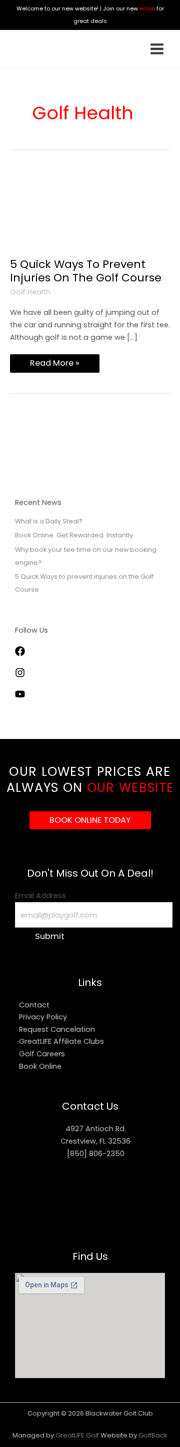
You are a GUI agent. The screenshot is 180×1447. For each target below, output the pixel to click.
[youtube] (25, 697)
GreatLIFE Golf (78, 1435)
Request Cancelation (57, 1029)
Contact (34, 1005)
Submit (49, 936)
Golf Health (30, 292)
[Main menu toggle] (157, 49)
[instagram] (30, 675)
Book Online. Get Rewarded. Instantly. (74, 535)
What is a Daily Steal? (48, 521)
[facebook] (30, 654)
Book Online (40, 1066)
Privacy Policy (43, 1017)
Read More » (55, 361)
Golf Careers (42, 1054)
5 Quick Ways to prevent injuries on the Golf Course (86, 270)
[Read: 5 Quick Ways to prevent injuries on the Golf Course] (90, 213)
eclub (147, 8)
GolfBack (153, 1435)
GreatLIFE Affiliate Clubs (61, 1041)
